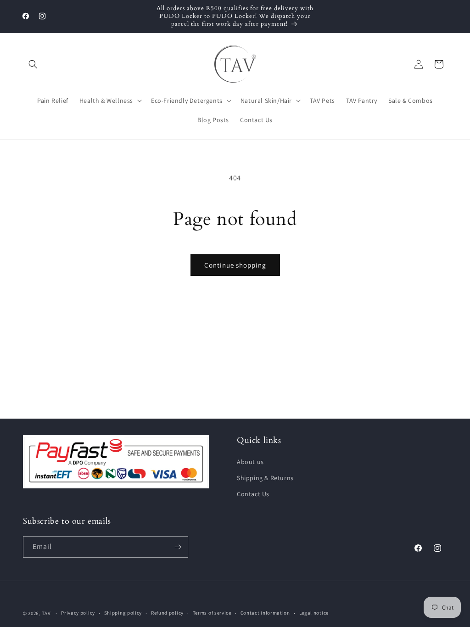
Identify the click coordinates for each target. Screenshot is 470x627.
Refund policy (167, 613)
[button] (33, 64)
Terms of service (212, 613)
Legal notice (314, 613)
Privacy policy (78, 613)
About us (250, 462)
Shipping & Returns (265, 478)
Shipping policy (123, 613)
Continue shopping (235, 265)
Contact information (265, 613)
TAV (46, 613)
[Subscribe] (178, 547)
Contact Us (253, 494)
